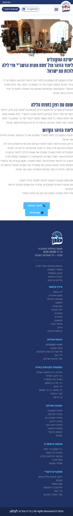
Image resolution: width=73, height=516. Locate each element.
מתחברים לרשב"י (53, 472)
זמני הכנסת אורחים (52, 358)
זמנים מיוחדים (55, 295)
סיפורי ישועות (55, 463)
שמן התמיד (56, 484)
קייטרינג (58, 317)
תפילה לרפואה (55, 428)
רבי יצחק (58, 386)
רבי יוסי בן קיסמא (53, 383)
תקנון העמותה (55, 273)
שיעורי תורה (56, 324)
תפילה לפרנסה (55, 414)
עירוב (59, 327)
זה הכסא (57, 397)
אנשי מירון (57, 459)
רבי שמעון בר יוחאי (53, 449)
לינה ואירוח (56, 309)
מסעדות (58, 313)
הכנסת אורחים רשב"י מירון (49, 266)
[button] (56, 9)
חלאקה (58, 302)
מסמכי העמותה (54, 269)
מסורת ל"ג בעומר (54, 452)
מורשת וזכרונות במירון (51, 456)
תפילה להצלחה (54, 410)
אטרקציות (57, 306)
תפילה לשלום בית (53, 417)
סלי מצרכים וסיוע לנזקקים (49, 351)
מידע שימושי (55, 287)
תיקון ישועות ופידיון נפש (50, 476)
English (6, 2)
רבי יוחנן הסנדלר (54, 376)
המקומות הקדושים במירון (48, 367)
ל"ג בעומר (57, 292)
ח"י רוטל (58, 355)
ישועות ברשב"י (55, 432)
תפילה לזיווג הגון (54, 425)
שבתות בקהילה (54, 299)
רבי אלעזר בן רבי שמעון (50, 390)
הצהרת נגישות (55, 276)
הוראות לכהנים (54, 331)
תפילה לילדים (55, 421)
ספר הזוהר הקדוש (53, 494)
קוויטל (59, 480)
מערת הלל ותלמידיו (53, 379)
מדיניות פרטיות (55, 280)
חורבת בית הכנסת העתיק (49, 372)
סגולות (59, 435)
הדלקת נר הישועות (52, 487)
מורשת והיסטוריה (53, 444)
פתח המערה (56, 348)
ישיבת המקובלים (54, 344)
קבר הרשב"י (56, 393)
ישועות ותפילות (54, 405)
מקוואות (58, 320)
